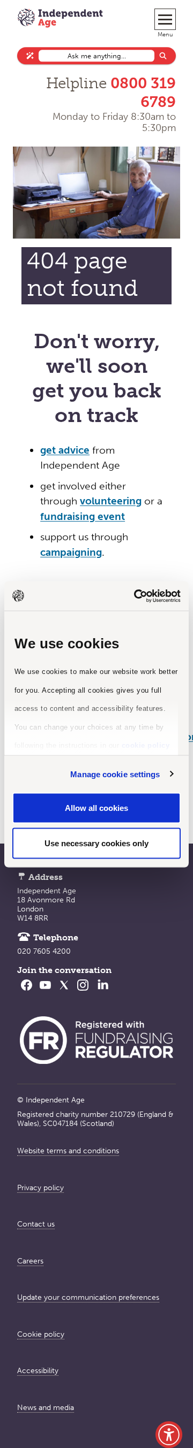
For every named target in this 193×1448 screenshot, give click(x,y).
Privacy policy (40, 1187)
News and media (45, 1407)
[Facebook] (26, 991)
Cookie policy (40, 1334)
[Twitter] (64, 991)
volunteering (111, 501)
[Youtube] (45, 991)
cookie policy (146, 745)
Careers (30, 1261)
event (110, 516)
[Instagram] (82, 991)
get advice (65, 450)
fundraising (67, 516)
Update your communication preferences (88, 1297)
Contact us (36, 1224)
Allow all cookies (96, 808)
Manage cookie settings (115, 773)
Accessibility (37, 1370)
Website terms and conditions (68, 1150)
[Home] (60, 19)
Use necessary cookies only (96, 842)
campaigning (71, 552)
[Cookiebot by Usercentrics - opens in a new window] (136, 596)
